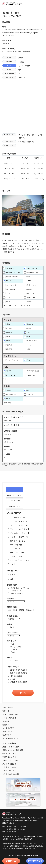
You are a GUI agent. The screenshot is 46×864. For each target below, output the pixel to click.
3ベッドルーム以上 (17, 593)
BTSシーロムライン (14, 501)
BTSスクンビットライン (14, 495)
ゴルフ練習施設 (16, 676)
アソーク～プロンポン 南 (19, 529)
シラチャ (13, 575)
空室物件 (5, 721)
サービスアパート (17, 647)
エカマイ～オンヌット (18, 541)
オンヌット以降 (16, 544)
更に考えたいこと (9, 757)
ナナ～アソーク (16, 556)
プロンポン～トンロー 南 (19, 533)
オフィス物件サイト (10, 738)
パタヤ (12, 579)
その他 (12, 564)
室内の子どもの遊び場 (18, 670)
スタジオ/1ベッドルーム (19, 588)
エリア (14, 489)
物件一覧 (5, 711)
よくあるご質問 (8, 728)
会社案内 (5, 724)
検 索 (23, 693)
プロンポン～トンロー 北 (19, 521)
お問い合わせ (33, 860)
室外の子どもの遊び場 (18, 673)
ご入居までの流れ (9, 767)
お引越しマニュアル (10, 760)
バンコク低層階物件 (10, 714)
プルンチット (15, 548)
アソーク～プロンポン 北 (19, 517)
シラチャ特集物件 (9, 718)
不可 (16, 660)
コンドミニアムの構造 (10, 774)
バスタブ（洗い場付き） (19, 682)
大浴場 (13, 679)
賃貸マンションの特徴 (10, 747)
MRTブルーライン (14, 506)
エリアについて (8, 770)
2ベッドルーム (16, 590)
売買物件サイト (8, 735)
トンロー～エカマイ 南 (19, 537)
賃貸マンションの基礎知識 (12, 750)
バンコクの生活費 (9, 764)
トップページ (7, 707)
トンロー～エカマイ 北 (19, 525)
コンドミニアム (16, 649)
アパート (13, 644)
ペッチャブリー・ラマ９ (19, 560)
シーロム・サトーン (17, 552)
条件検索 (9, 861)
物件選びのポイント (10, 753)
